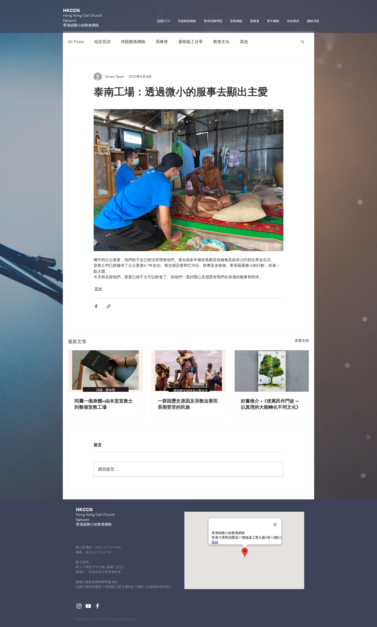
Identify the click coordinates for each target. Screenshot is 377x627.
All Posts (76, 41)
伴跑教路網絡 (133, 41)
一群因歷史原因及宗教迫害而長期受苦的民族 (188, 404)
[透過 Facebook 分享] (96, 306)
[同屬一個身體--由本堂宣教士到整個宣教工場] (105, 371)
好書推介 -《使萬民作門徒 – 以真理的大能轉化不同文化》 (271, 404)
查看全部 (302, 340)
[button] (302, 41)
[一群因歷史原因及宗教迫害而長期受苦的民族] (189, 371)
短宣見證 (102, 41)
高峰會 (162, 41)
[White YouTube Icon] (88, 606)
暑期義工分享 (190, 41)
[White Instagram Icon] (79, 606)
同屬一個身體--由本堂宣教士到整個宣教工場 (103, 404)
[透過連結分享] (108, 306)
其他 (244, 41)
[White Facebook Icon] (97, 606)
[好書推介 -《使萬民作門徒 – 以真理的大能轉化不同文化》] (272, 371)
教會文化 (221, 41)
